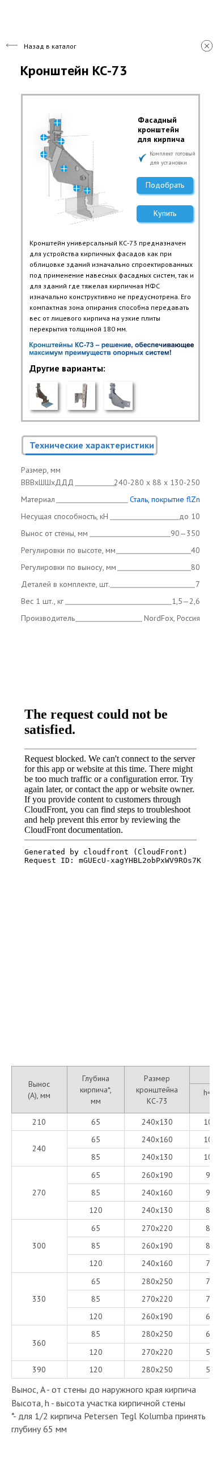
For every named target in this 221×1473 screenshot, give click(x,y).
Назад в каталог (50, 46)
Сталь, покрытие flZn (165, 499)
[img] (43, 396)
